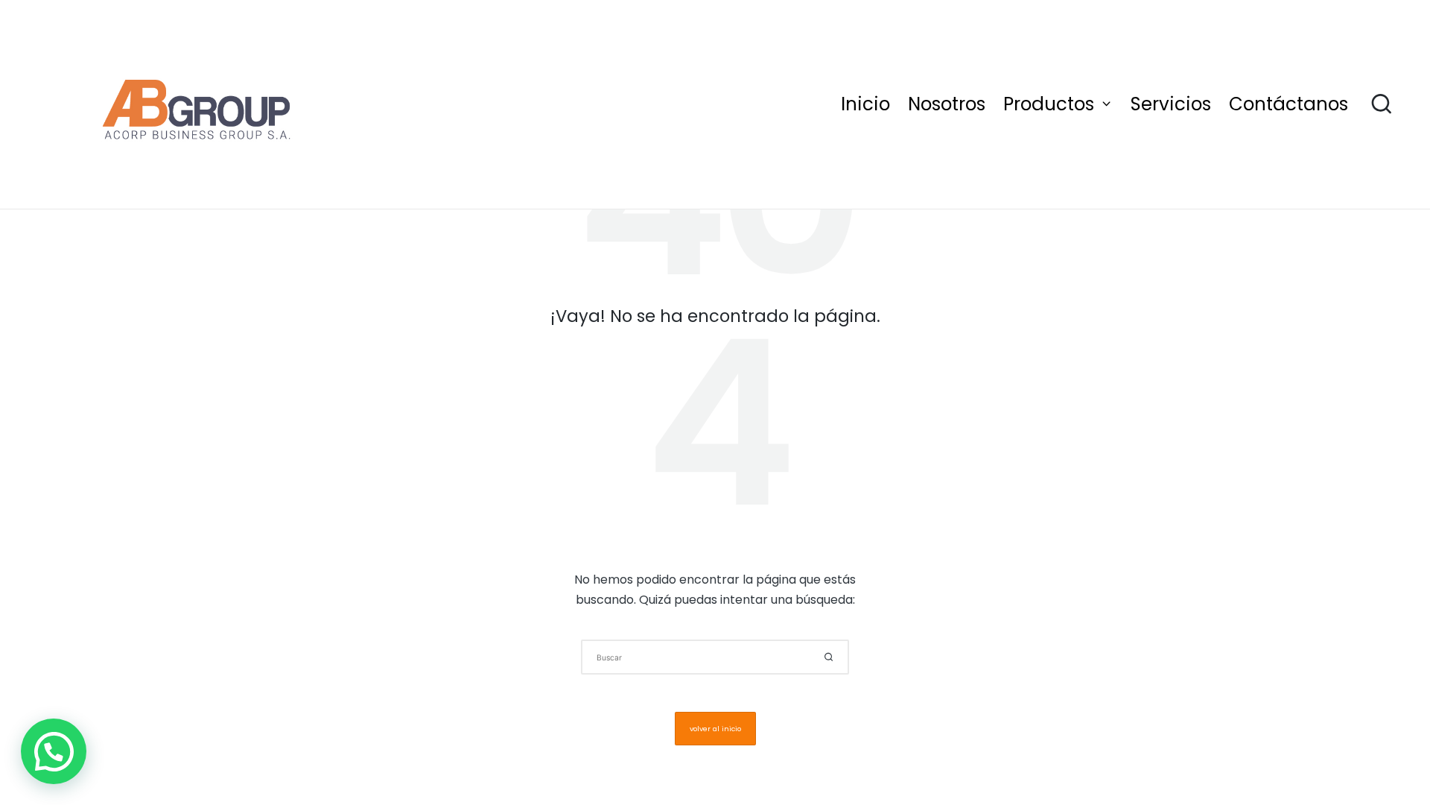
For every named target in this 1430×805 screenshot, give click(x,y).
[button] (828, 657)
